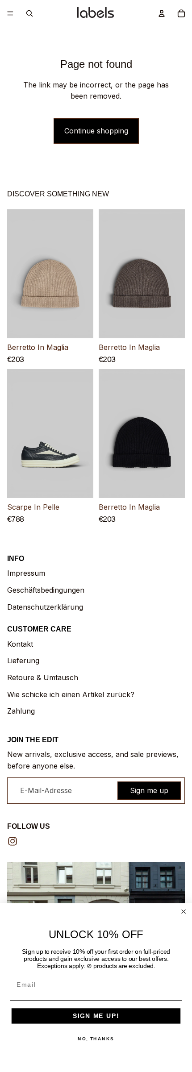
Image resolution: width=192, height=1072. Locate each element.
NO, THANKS (96, 1039)
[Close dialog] (183, 911)
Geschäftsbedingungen (45, 590)
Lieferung (23, 660)
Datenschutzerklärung (45, 606)
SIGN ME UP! (96, 1016)
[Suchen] (29, 13)
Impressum (26, 573)
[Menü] (10, 13)
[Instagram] (12, 841)
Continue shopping (96, 130)
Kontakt (20, 644)
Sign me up (149, 790)
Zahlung (21, 710)
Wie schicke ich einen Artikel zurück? (70, 694)
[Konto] (161, 13)
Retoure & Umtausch (42, 677)
